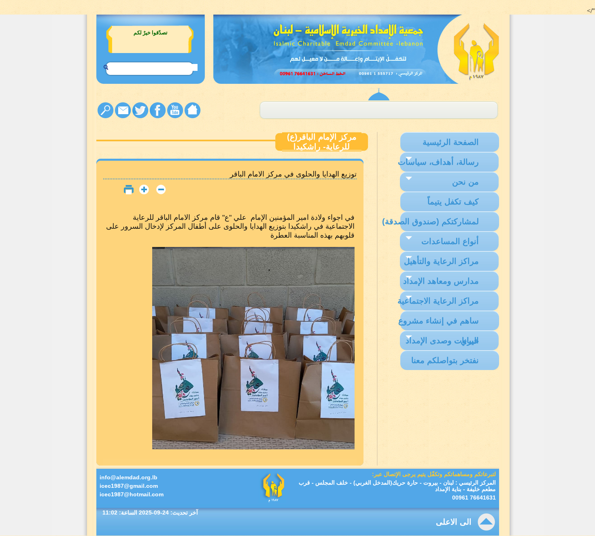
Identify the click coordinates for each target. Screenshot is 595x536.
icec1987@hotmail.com (132, 494)
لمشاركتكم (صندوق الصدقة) (430, 221)
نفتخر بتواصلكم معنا (445, 360)
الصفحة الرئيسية (451, 142)
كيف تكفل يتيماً (453, 201)
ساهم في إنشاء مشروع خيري (438, 323)
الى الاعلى (454, 521)
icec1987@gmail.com (129, 486)
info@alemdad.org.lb (128, 477)
